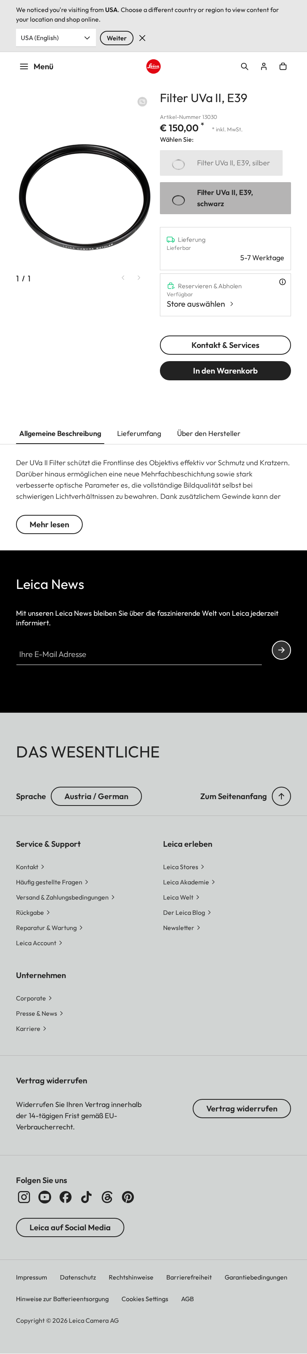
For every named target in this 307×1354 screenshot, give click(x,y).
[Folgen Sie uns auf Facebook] (66, 1197)
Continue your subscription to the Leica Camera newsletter (281, 650)
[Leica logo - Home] (153, 66)
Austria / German (96, 796)
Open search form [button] (245, 66)
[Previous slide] (123, 277)
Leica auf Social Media (70, 1227)
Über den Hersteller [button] (209, 433)
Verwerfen (142, 38)
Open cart (283, 66)
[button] (281, 796)
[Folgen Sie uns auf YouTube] (45, 1197)
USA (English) (40, 38)
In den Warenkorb (225, 371)
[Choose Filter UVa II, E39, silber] (221, 163)
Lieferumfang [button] (139, 433)
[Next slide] (139, 277)
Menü (44, 66)
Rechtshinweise (131, 1277)
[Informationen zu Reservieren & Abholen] (282, 282)
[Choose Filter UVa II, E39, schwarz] (225, 198)
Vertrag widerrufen (241, 1108)
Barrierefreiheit (189, 1277)
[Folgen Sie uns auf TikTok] (86, 1197)
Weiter (117, 38)
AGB (187, 1299)
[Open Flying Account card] (264, 66)
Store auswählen (196, 304)
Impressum (31, 1277)
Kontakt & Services (225, 345)
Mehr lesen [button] (49, 524)
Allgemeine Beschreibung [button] (60, 433)
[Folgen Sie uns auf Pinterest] (128, 1197)
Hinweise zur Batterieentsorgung (62, 1299)
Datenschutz (78, 1277)
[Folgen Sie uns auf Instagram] (24, 1197)
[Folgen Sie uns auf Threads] (107, 1197)
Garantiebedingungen (256, 1277)
